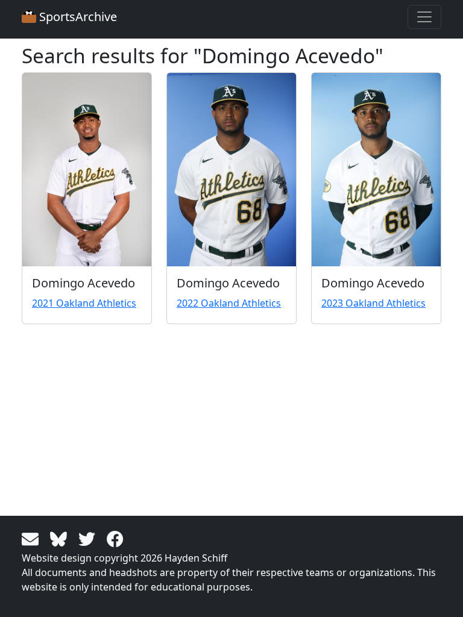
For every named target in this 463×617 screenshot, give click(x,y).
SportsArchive (76, 16)
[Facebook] (115, 538)
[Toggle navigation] (424, 17)
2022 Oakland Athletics (229, 303)
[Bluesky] (60, 538)
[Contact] (32, 538)
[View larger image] (86, 169)
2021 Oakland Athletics (84, 303)
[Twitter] (88, 538)
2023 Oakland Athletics (373, 303)
